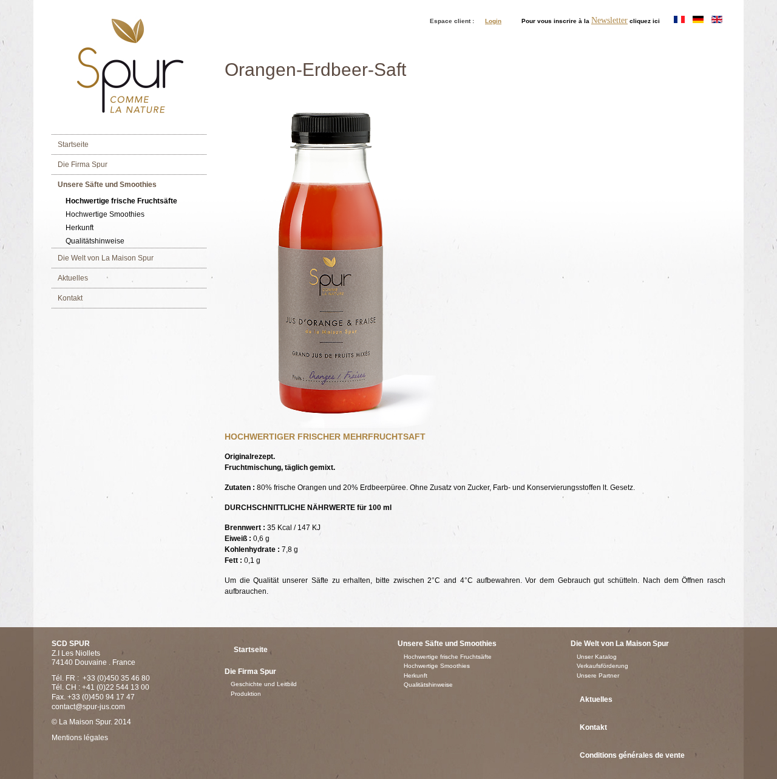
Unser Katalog (597, 656)
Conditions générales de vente (632, 755)
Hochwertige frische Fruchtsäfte (121, 201)
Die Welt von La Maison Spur (106, 258)
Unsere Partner (598, 675)
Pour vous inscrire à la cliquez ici (590, 20)
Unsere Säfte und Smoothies (107, 184)
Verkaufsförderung (602, 665)
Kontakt (70, 298)
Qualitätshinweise (95, 241)
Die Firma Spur (82, 164)
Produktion (246, 693)
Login (493, 21)
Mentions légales (80, 737)
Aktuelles (73, 278)
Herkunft (79, 227)
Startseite (73, 144)
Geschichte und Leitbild (264, 684)
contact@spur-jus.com (88, 706)
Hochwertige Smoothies (105, 214)
